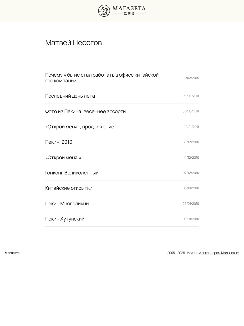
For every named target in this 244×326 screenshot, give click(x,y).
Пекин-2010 (58, 142)
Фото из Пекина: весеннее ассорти (85, 111)
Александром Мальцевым (219, 252)
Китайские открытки (68, 188)
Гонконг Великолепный (72, 172)
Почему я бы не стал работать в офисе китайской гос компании (102, 77)
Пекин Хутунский (65, 218)
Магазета (12, 252)
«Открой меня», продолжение (79, 126)
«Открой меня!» (63, 157)
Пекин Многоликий (67, 203)
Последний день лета (70, 96)
